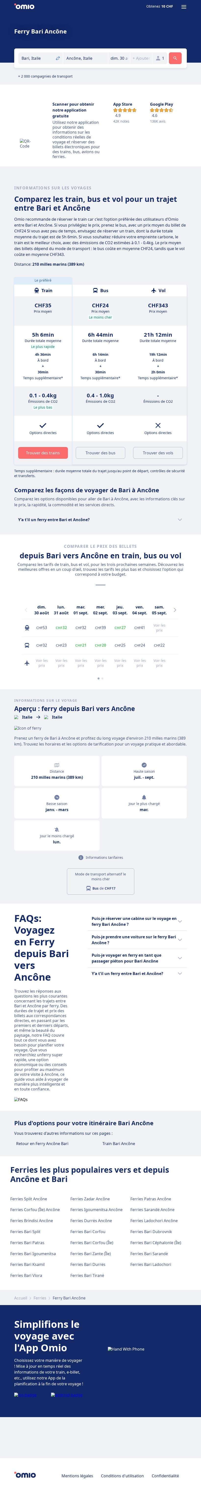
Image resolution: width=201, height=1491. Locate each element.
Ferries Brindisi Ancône (31, 1220)
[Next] (175, 610)
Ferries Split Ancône (28, 1199)
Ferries (40, 1298)
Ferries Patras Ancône (150, 1199)
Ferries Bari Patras (27, 1242)
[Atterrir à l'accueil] (24, 7)
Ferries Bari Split (25, 1231)
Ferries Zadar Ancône (90, 1199)
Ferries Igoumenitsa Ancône (96, 1209)
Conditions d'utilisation (122, 1476)
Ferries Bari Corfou (87, 1231)
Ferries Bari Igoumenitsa (33, 1253)
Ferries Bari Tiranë (87, 1275)
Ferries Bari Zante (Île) (90, 1253)
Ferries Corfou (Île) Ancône (35, 1209)
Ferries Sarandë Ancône (152, 1209)
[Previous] (26, 610)
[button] (119, 58)
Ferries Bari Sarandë (149, 1253)
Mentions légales (77, 1476)
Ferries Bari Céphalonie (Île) (155, 1242)
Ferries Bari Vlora (26, 1275)
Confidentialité (165, 1476)
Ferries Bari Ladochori (150, 1264)
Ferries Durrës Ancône (91, 1220)
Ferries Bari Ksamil (27, 1264)
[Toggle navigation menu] (184, 7)
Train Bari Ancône (118, 1143)
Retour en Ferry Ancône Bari (42, 1143)
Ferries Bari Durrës (87, 1264)
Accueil (20, 1298)
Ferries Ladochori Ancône (154, 1220)
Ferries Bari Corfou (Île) (91, 1242)
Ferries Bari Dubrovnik (151, 1231)
